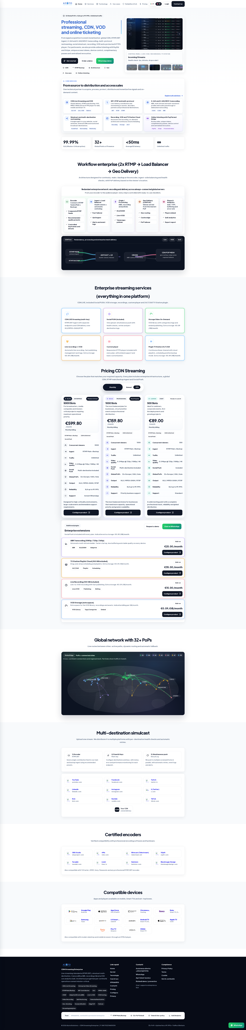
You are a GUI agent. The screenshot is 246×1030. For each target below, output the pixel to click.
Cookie (164, 975)
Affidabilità (114, 982)
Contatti (113, 986)
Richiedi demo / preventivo (146, 981)
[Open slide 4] (166, 67)
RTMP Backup (79, 68)
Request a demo (152, 526)
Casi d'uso (114, 979)
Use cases (116, 4)
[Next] (179, 34)
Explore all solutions (172, 96)
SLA (108, 68)
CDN (66, 68)
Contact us (178, 4)
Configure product (79, 512)
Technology (103, 4)
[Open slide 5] (177, 67)
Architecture (95, 68)
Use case (68, 73)
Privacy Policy (167, 968)
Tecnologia (114, 975)
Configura (114, 993)
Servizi (112, 972)
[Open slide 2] (143, 67)
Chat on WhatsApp (171, 526)
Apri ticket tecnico (143, 978)
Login (167, 4)
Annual (132, 387)
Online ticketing (83, 73)
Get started (71, 61)
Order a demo (87, 61)
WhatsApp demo (105, 61)
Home (80, 4)
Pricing (144, 4)
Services (90, 4)
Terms (164, 972)
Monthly (112, 387)
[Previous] (130, 34)
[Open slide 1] (132, 67)
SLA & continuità (168, 979)
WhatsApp (238, 1025)
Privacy (113, 996)
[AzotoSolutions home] (67, 4)
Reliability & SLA (131, 4)
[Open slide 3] (154, 67)
